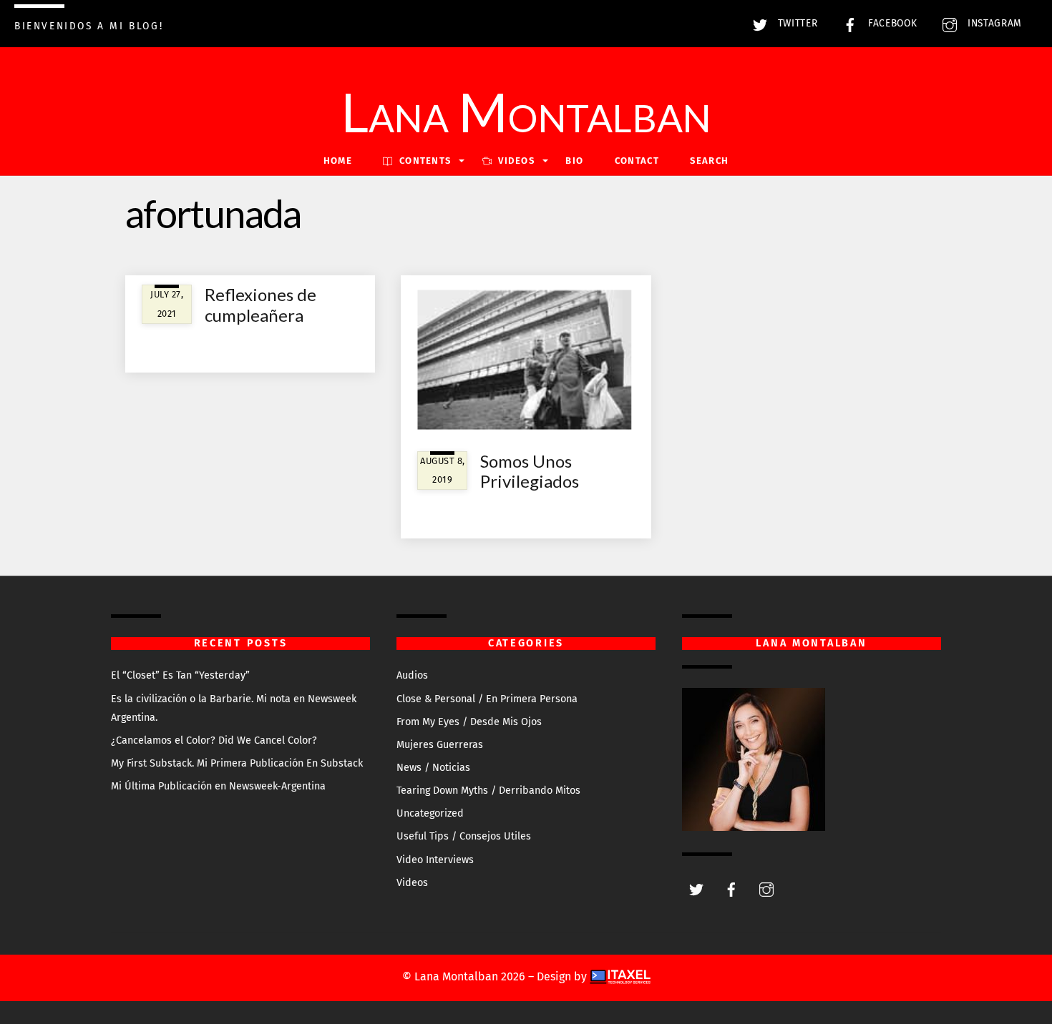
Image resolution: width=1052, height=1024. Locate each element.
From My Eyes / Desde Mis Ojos (469, 722)
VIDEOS (515, 160)
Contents (424, 160)
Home (337, 160)
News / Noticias (433, 768)
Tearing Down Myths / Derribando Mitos (488, 790)
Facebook (891, 23)
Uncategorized (430, 813)
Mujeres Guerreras (439, 745)
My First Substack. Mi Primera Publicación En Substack (237, 763)
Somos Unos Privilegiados (529, 471)
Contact (637, 160)
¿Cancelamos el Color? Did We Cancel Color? (214, 740)
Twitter (795, 23)
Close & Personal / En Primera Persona (487, 699)
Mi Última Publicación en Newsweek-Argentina (218, 786)
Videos (412, 883)
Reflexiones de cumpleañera (260, 304)
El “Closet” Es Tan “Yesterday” (180, 675)
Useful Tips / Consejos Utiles (463, 836)
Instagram (993, 23)
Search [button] (709, 160)
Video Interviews (435, 860)
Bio (574, 160)
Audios (412, 675)
